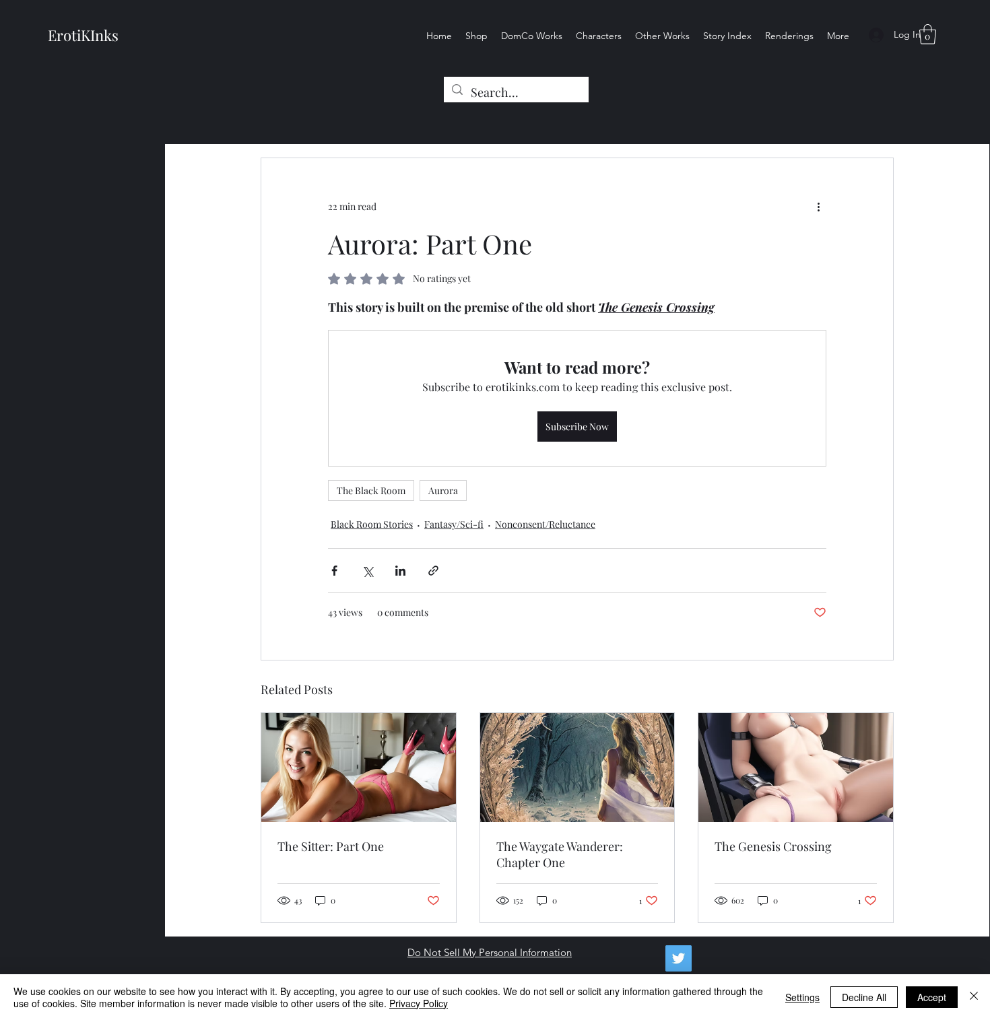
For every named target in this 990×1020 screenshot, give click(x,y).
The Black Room (371, 490)
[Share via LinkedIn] (400, 570)
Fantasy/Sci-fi (454, 524)
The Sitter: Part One (330, 846)
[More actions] (818, 207)
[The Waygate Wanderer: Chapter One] (577, 767)
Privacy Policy (418, 1003)
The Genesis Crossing (773, 846)
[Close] (974, 997)
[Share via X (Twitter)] (367, 570)
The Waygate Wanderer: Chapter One (559, 854)
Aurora (443, 490)
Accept (931, 997)
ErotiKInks (83, 35)
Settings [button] (802, 997)
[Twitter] (678, 958)
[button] (927, 34)
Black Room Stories (372, 524)
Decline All (864, 997)
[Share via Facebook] (334, 570)
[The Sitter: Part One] (358, 767)
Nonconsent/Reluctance (545, 524)
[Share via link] (433, 570)
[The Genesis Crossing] (795, 767)
